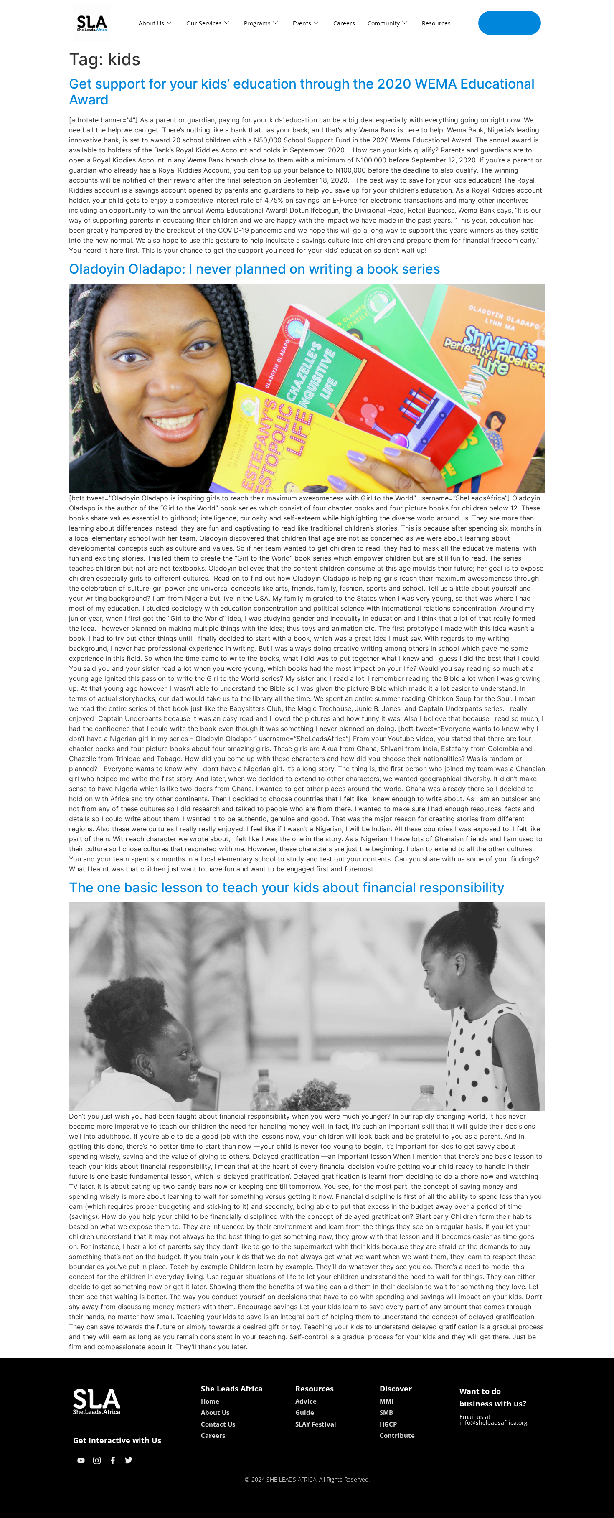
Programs (257, 23)
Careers (344, 23)
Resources (436, 23)
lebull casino (284, 1509)
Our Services (204, 23)
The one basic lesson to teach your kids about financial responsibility (287, 887)
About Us (151, 23)
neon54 (366, 1509)
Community (384, 23)
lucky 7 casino (329, 1509)
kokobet (250, 1509)
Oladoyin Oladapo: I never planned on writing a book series (254, 269)
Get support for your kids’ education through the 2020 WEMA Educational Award (302, 92)
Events (302, 23)
